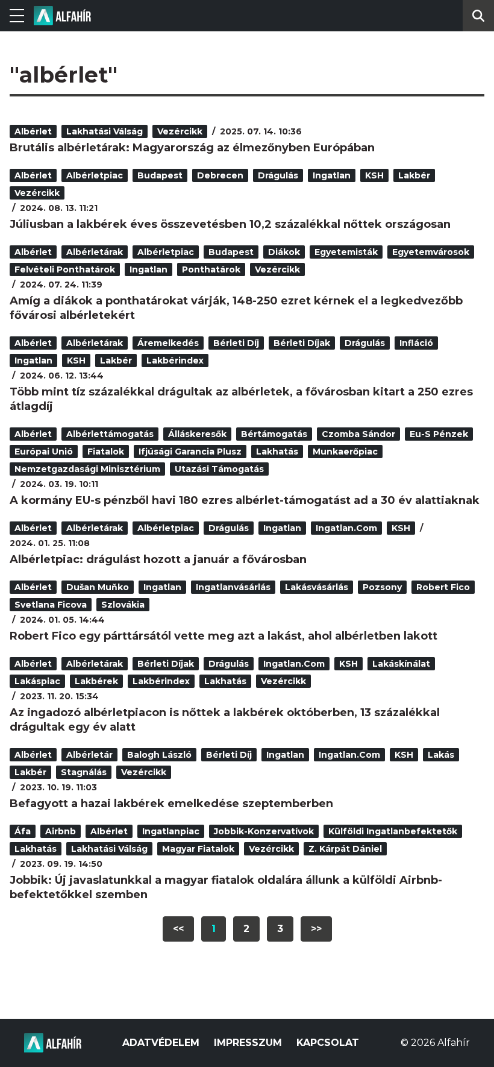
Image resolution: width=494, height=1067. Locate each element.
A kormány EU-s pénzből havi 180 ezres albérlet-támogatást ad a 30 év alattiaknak (245, 500)
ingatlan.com (346, 528)
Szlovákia (123, 604)
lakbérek (96, 681)
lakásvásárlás (316, 587)
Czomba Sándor (358, 434)
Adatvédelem (160, 1042)
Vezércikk (179, 131)
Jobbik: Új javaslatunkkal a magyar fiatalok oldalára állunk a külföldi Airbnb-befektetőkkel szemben (226, 887)
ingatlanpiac (170, 831)
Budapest (160, 175)
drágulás (278, 175)
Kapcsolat (327, 1042)
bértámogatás (274, 434)
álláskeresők (197, 434)
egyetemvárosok (430, 252)
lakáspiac (37, 681)
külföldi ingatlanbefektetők (392, 831)
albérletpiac (94, 175)
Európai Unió (43, 451)
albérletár (89, 754)
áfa (22, 831)
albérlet (33, 131)
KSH (374, 175)
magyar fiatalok (198, 848)
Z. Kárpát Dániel (345, 848)
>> (316, 928)
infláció (416, 343)
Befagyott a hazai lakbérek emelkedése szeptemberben (171, 803)
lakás (441, 754)
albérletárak (94, 252)
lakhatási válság (104, 131)
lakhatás (277, 451)
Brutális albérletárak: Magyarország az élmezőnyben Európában (192, 147)
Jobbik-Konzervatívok (264, 831)
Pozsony (382, 587)
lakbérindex (175, 360)
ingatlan (332, 175)
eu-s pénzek (439, 434)
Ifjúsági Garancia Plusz (190, 451)
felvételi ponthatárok (64, 269)
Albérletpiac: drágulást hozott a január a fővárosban (158, 559)
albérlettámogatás (110, 434)
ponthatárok (211, 269)
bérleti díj (236, 343)
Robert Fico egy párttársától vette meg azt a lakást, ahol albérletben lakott (223, 636)
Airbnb (60, 831)
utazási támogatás (219, 469)
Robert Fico (443, 587)
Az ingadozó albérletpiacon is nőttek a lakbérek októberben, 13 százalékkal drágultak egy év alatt (225, 720)
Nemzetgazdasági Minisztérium (87, 469)
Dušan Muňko (97, 587)
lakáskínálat (401, 663)
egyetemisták (346, 252)
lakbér (414, 175)
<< (178, 928)
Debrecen (220, 175)
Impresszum (248, 1042)
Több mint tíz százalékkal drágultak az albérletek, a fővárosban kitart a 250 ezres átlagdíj (241, 399)
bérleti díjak (302, 343)
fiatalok (105, 451)
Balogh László (159, 754)
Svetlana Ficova (50, 604)
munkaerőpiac (345, 451)
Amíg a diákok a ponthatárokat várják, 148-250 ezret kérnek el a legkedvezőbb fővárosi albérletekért (236, 308)
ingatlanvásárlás (233, 587)
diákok (284, 252)
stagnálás (84, 772)
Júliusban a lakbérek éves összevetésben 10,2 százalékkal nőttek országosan (230, 224)
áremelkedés (168, 343)
